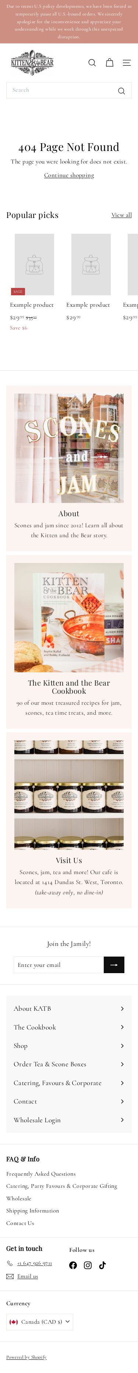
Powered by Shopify (26, 1357)
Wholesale (19, 1198)
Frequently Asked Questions (40, 1173)
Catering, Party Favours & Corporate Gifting (61, 1186)
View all (122, 215)
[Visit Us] (69, 795)
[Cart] (109, 63)
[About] (69, 448)
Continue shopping (69, 175)
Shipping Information (32, 1210)
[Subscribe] (114, 965)
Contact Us (20, 1223)
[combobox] (69, 90)
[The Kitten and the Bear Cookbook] (69, 617)
